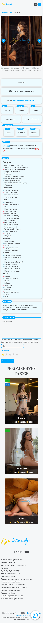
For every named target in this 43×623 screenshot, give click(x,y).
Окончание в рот (10, 213)
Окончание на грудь (11, 216)
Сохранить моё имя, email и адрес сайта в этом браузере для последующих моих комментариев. (20, 341)
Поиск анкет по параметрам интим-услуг (16, 579)
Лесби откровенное (11, 192)
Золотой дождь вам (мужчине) (16, 167)
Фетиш (7, 290)
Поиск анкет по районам (10, 582)
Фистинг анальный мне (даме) (15, 183)
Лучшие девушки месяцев (10, 571)
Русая (12, 307)
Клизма (7, 294)
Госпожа (7, 287)
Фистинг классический (12, 178)
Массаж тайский (10, 264)
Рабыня (7, 283)
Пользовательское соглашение (13, 584)
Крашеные (29, 305)
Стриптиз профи (10, 197)
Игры (6, 296)
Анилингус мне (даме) (12, 180)
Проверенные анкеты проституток (14, 587)
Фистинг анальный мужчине (14, 176)
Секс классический (11, 224)
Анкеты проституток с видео (12, 559)
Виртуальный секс (11, 248)
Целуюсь (7, 233)
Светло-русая (14, 310)
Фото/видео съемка (12, 243)
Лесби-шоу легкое (11, 190)
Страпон (7, 174)
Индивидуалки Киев (8, 562)
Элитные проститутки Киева (12, 598)
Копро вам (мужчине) (12, 171)
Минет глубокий (10, 211)
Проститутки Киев (8, 593)
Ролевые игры (9, 241)
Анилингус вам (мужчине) (13, 165)
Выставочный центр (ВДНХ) (24, 100)
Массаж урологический (13, 269)
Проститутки (7, 12)
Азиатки (6, 305)
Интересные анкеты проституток (13, 565)
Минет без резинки (11, 204)
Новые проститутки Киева (11, 573)
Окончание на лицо (11, 218)
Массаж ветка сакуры (12, 255)
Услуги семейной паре (12, 229)
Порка (6, 281)
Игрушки (7, 236)
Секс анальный (9, 220)
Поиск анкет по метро (9, 576)
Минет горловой (10, 231)
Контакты (4, 568)
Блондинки (14, 305)
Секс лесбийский (10, 227)
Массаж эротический (12, 271)
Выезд (21, 305)
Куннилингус (9, 202)
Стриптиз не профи (11, 195)
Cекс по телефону (11, 250)
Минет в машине (10, 207)
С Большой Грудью (22, 307)
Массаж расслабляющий (13, 262)
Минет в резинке (10, 209)
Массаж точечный (11, 266)
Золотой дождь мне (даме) (14, 169)
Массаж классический (12, 257)
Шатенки (24, 310)
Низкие (6, 307)
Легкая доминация (11, 278)
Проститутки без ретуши (10, 590)
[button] (35, 615)
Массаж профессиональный (14, 260)
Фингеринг (8, 185)
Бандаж (7, 276)
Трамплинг (8, 285)
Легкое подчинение (11, 292)
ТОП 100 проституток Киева (12, 596)
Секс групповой (10, 222)
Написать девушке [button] (23, 91)
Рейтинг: (5, 351)
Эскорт (7, 245)
